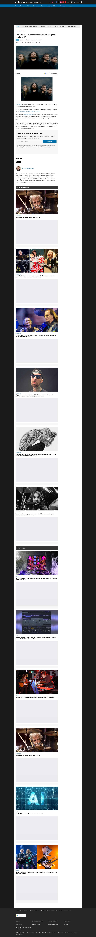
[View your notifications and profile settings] (74, 2)
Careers (66, 924)
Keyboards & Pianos (52, 6)
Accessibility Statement (53, 924)
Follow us (47, 73)
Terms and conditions (53, 921)
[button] (79, 2)
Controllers (36, 6)
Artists (17, 31)
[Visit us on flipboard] (65, 2)
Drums (43, 6)
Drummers (23, 31)
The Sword (18, 104)
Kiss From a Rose (72, 26)
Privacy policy (67, 921)
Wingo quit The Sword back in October (30, 111)
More (70, 6)
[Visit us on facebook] (56, 2)
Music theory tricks (59, 26)
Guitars (29, 6)
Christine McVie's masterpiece (29, 26)
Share (19, 73)
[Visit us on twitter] (58, 2)
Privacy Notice (20, 146)
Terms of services (34, 145)
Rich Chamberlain (25, 40)
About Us (18, 921)
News (17, 40)
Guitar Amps (63, 6)
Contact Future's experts (37, 921)
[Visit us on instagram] (61, 2)
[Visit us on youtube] (63, 2)
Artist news (22, 6)
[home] (16, 5)
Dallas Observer (28, 114)
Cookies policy (19, 924)
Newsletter (55, 73)
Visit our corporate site (65, 911)
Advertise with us (36, 924)
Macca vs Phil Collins (46, 26)
